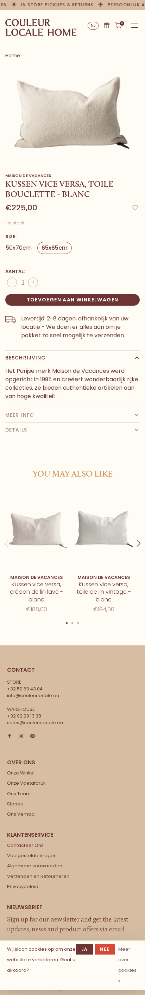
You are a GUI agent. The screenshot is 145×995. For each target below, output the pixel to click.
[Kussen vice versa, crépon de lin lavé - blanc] (36, 528)
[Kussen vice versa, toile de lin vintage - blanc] (103, 528)
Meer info (19, 415)
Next (138, 536)
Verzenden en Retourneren (38, 876)
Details (16, 429)
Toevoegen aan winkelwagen (73, 299)
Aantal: (15, 271)
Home (12, 55)
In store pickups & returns (55, 5)
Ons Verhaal (21, 814)
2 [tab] (72, 622)
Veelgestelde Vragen (32, 856)
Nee (104, 949)
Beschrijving (25, 357)
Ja (84, 949)
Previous (6, 536)
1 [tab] (67, 622)
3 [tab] (78, 622)
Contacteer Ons (25, 845)
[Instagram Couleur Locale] (21, 736)
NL (93, 25)
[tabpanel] (72, 113)
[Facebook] (9, 736)
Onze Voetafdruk (26, 783)
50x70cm (19, 248)
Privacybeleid (22, 886)
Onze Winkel (20, 773)
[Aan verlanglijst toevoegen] (135, 208)
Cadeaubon (106, 25)
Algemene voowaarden (34, 866)
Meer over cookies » (127, 965)
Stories (15, 804)
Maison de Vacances (28, 175)
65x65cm (55, 248)
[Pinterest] (32, 736)
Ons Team (19, 794)
